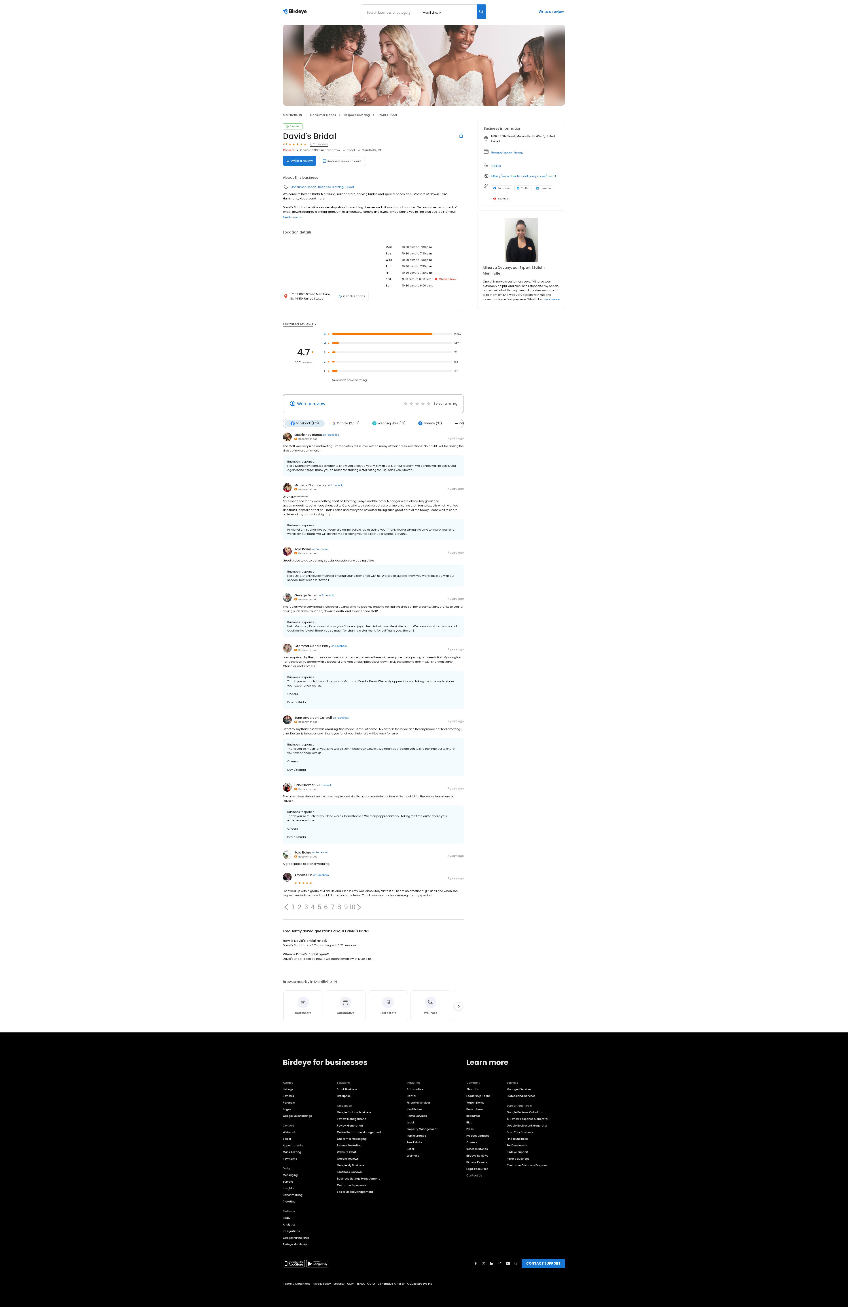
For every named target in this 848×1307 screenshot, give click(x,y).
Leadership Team (478, 1096)
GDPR (350, 1284)
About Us (472, 1089)
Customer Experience (351, 1185)
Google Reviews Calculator (525, 1112)
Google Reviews (348, 1159)
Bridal (351, 150)
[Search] (481, 11)
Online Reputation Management (359, 1132)
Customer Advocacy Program (527, 1165)
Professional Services (521, 1096)
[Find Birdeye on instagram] (499, 1263)
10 (353, 907)
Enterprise (344, 1096)
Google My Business (350, 1165)
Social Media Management (355, 1192)
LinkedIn (546, 188)
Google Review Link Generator (527, 1125)
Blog (469, 1122)
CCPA (371, 1284)
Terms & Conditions (296, 1284)
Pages (287, 1109)
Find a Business (517, 1139)
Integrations (291, 1231)
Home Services (417, 1116)
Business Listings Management (358, 1178)
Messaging (290, 1175)
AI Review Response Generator (527, 1119)
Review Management (351, 1119)
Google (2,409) (348, 423)
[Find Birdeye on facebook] (476, 1263)
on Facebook (331, 434)
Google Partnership (296, 1238)
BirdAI (286, 1218)
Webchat (289, 1132)
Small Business (347, 1089)
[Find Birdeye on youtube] (508, 1263)
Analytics (289, 1224)
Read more (290, 217)
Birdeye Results (476, 1162)
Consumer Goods (323, 115)
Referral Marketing (349, 1145)
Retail (411, 1149)
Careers (471, 1142)
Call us (496, 166)
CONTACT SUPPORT (543, 1263)
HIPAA (361, 1284)
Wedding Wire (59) (391, 423)
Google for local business (354, 1112)
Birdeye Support (517, 1152)
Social (287, 1139)
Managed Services (519, 1089)
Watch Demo (475, 1102)
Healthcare (414, 1109)
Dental (411, 1096)
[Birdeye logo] (295, 12)
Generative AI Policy (391, 1284)
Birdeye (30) (433, 423)
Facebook (504, 188)
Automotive (415, 1089)
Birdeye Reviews (477, 1155)
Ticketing (289, 1201)
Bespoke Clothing (357, 115)
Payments (290, 1159)
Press (470, 1129)
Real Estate (414, 1142)
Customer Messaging (352, 1139)
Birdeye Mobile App (296, 1244)
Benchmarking (293, 1195)
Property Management (422, 1129)
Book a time (474, 1109)
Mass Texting (292, 1152)
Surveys (288, 1182)
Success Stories (477, 1149)
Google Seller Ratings (297, 1116)
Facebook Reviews (349, 1172)
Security (338, 1284)
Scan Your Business (520, 1132)
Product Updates (477, 1136)
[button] (359, 907)
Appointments (293, 1145)
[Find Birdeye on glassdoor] (516, 1263)
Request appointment (344, 161)
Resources (473, 1116)
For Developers (517, 1145)
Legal (410, 1122)
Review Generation (350, 1125)
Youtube (503, 198)
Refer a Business (518, 1159)
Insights (288, 1188)
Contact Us (474, 1175)
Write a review (551, 11)
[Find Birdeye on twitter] (483, 1263)
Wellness (413, 1155)
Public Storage (416, 1136)
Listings (288, 1089)
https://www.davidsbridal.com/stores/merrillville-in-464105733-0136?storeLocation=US (525, 176)
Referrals (289, 1102)
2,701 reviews (319, 144)
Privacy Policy (322, 1284)
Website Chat (346, 1152)
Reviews (288, 1096)
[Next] (458, 1006)
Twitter (525, 188)
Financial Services (419, 1102)
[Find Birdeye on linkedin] (491, 1263)
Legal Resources (477, 1169)
